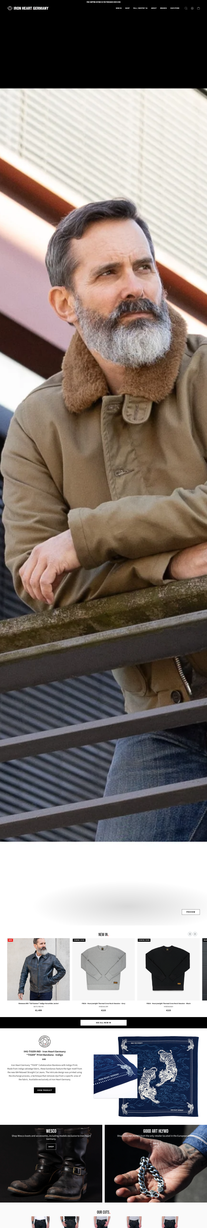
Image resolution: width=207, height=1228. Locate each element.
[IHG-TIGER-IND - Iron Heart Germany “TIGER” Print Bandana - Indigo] (159, 1076)
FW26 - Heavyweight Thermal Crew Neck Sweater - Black (169, 1003)
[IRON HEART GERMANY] (28, 8)
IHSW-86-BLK (168, 1007)
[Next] (195, 934)
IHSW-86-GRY (103, 1007)
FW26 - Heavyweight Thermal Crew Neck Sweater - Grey (103, 1003)
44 (41, 996)
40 (32, 996)
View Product (44, 1090)
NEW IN (103, 935)
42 (36, 996)
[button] (153, 8)
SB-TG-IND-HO (38, 1007)
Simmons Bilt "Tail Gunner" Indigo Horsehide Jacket (38, 1003)
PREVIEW (190, 912)
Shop (51, 1146)
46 (45, 996)
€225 (103, 1010)
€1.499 (38, 1010)
